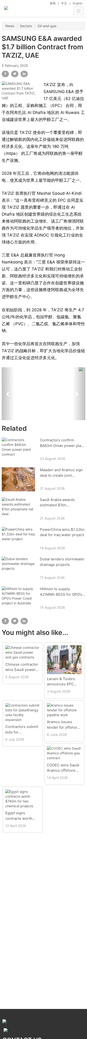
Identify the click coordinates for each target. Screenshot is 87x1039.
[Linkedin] (24, 74)
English (77, 3)
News (9, 26)
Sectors (26, 26)
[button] (8, 393)
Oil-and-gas (46, 26)
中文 (64, 3)
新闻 (53, 3)
